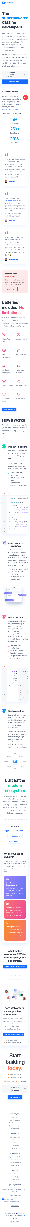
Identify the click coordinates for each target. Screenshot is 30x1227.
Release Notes (15, 1180)
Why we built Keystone (10, 109)
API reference (15, 1146)
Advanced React (10, 201)
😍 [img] (10, 255)
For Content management (15, 1126)
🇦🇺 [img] (16, 1213)
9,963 (17, 1221)
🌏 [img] (24, 1215)
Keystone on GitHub (15, 1157)
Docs (15, 1140)
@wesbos (12, 221)
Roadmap (15, 1177)
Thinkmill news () (11, 1201)
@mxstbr (12, 181)
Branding (15, 1148)
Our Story (15, 1117)
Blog (15, 1174)
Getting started (15, 1137)
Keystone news (8, 1199)
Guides (15, 1143)
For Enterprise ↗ (15, 1129)
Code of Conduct (15, 1165)
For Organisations (15, 1123)
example (15, 1201)
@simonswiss (13, 260)
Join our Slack (15, 1160)
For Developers (15, 1120)
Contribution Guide (15, 1163)
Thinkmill (21, 1213)
